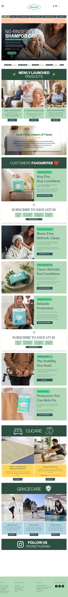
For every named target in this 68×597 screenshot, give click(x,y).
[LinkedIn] (63, 570)
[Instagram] (59, 570)
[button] (53, 6)
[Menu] (2, 6)
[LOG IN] (55, 6)
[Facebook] (56, 570)
